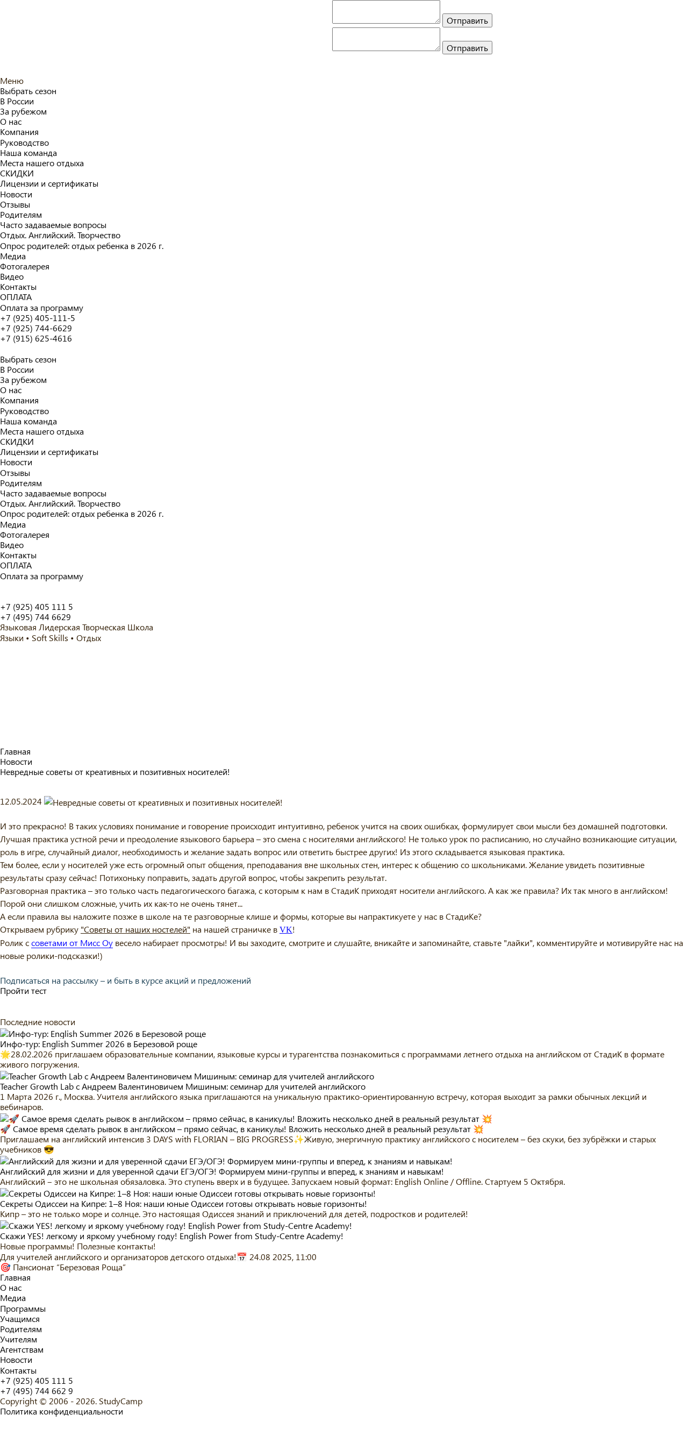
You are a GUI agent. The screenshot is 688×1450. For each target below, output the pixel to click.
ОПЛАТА (16, 296)
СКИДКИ (17, 173)
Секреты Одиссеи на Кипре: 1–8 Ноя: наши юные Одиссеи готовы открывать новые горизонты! (183, 1203)
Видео (12, 276)
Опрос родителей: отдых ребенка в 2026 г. (81, 245)
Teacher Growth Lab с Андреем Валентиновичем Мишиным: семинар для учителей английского (183, 1086)
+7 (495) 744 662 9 (36, 1390)
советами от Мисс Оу (72, 942)
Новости (16, 194)
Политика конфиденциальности (61, 1411)
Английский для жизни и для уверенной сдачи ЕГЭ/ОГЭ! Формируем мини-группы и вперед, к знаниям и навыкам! (222, 1171)
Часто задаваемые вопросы (53, 224)
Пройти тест (23, 990)
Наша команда (28, 152)
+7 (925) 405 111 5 (36, 606)
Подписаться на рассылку (125, 980)
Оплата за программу (41, 307)
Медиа (13, 255)
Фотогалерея (24, 266)
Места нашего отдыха (42, 162)
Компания (19, 131)
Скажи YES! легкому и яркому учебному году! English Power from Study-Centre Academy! (171, 1235)
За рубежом (23, 111)
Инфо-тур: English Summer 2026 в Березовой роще (98, 1043)
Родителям (21, 214)
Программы (23, 1308)
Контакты (18, 286)
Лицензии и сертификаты (49, 183)
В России (17, 100)
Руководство (24, 142)
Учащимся (20, 1318)
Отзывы (15, 204)
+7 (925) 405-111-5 (37, 317)
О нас (11, 121)
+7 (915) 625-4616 (36, 338)
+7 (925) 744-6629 (36, 327)
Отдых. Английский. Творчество (60, 234)
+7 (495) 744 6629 (35, 616)
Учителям (18, 1339)
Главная (15, 1277)
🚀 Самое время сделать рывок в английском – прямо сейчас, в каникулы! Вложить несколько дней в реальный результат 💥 (242, 1128)
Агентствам (22, 1349)
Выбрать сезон (28, 90)
